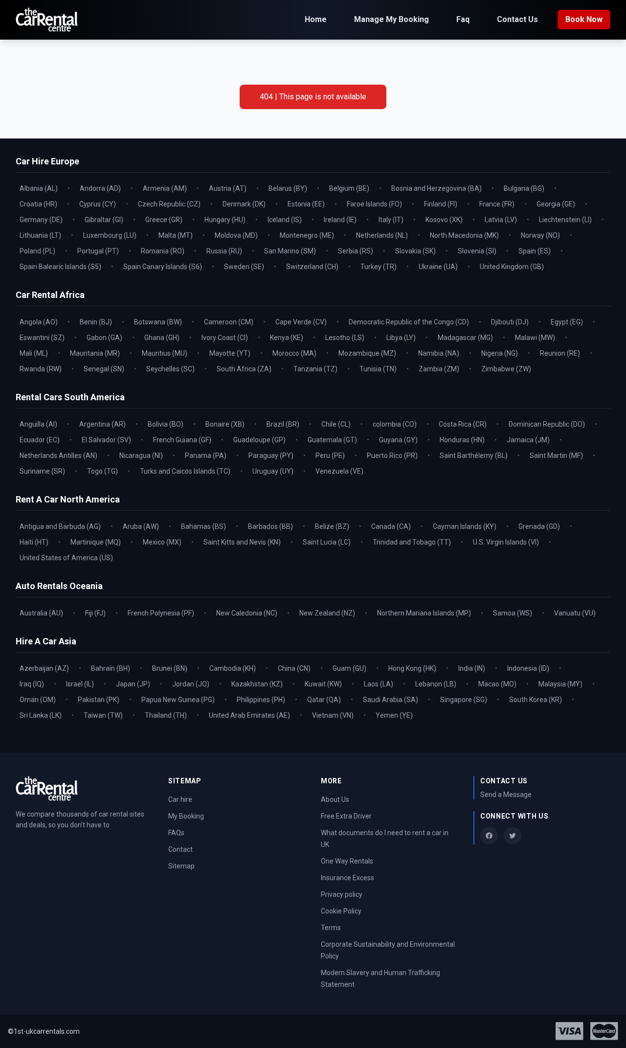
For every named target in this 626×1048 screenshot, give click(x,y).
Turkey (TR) (378, 267)
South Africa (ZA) (244, 369)
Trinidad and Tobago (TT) (412, 542)
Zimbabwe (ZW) (506, 369)
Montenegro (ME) (307, 235)
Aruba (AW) (141, 526)
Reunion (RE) (560, 353)
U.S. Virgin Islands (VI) (506, 542)
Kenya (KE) (286, 338)
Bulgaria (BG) (524, 188)
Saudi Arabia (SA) (390, 700)
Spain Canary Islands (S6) (162, 267)
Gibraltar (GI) (104, 220)
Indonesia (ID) (528, 668)
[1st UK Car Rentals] (47, 19)
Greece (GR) (163, 220)
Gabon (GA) (104, 338)
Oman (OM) (38, 700)
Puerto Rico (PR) (392, 455)
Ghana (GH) (161, 338)
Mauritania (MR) (95, 353)
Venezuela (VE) (339, 471)
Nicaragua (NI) (141, 455)
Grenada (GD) (539, 526)
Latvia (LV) (501, 220)
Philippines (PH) (261, 700)
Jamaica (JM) (528, 440)
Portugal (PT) (98, 251)
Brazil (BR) (283, 424)
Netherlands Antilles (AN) (58, 455)
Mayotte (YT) (229, 353)
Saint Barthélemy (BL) (474, 455)
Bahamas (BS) (203, 526)
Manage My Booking (391, 19)
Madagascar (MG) (465, 338)
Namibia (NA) (438, 353)
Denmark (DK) (244, 204)
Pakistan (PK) (98, 700)
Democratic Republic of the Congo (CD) (409, 322)
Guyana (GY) (398, 440)
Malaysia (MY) (560, 684)
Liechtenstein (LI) (565, 220)
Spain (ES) (534, 251)
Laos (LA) (378, 684)
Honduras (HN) (462, 440)
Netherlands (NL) (382, 235)
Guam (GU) (349, 668)
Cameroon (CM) (228, 322)
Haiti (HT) (34, 542)
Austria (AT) (227, 188)
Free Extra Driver (346, 816)
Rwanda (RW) (41, 369)
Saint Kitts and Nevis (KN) (242, 542)
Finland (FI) (440, 204)
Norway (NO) (540, 235)
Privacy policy (341, 894)
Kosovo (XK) (444, 220)
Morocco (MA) (294, 353)
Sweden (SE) (244, 267)
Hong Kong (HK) (412, 668)
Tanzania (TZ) (315, 369)
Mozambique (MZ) (367, 353)
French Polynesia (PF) (161, 613)
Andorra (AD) (100, 188)
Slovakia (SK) (415, 251)
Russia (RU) (224, 251)
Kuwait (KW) (323, 684)
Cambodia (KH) (232, 668)
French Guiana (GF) (182, 440)
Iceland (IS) (285, 220)
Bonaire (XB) (225, 424)
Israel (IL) (80, 684)
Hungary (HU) (225, 220)
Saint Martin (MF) (556, 455)
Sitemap (181, 866)
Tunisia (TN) (378, 369)
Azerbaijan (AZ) (44, 668)
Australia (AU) (41, 613)
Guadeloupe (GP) (259, 440)
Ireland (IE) (340, 220)
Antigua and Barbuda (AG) (60, 526)
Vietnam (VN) (333, 715)
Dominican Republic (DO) (547, 424)
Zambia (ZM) (439, 369)
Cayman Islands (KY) (464, 526)
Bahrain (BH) (110, 668)
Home (316, 19)
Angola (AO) (39, 322)
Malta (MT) (175, 235)
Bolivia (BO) (165, 424)
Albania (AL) (39, 188)
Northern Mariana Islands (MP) (424, 613)
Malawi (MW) (535, 338)
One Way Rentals (347, 861)
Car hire (180, 799)
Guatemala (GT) (332, 440)
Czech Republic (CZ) (169, 204)
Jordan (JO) (190, 684)
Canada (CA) (391, 526)
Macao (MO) (497, 684)
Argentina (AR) (102, 424)
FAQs (176, 833)
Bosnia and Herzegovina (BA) (436, 188)
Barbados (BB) (270, 526)
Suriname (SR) (42, 471)
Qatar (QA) (324, 700)
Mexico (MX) (162, 542)
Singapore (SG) (463, 700)
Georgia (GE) (556, 204)
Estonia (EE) (306, 204)
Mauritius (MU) (164, 353)
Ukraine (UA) (438, 267)
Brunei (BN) (169, 668)
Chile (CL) (336, 424)
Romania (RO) (162, 251)
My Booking (186, 816)
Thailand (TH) (166, 715)
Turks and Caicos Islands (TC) (185, 471)
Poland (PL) (37, 251)
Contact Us (517, 19)
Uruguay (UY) (272, 471)
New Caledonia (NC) (246, 613)
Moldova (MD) (236, 235)
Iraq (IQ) (32, 684)
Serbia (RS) (355, 251)
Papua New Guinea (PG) (178, 700)
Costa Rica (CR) (463, 424)
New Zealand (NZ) (327, 613)
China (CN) (294, 668)
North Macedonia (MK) (464, 235)
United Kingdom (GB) (512, 267)
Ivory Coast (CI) (224, 338)
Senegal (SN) (104, 369)
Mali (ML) (34, 353)
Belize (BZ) (332, 526)
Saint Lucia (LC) (327, 542)
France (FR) (496, 204)
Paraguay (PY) (270, 455)
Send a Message (506, 794)
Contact (180, 849)
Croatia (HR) (38, 204)
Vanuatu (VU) (575, 613)
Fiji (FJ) (95, 613)
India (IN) (471, 668)
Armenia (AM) (165, 188)
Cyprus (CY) (97, 204)
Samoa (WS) (512, 613)
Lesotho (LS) (344, 338)
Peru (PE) (330, 455)
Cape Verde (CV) (301, 322)
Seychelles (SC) (170, 369)
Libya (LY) (401, 338)
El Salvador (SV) (106, 440)
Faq (463, 19)
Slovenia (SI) (477, 251)
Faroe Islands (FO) (374, 204)
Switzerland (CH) (312, 267)
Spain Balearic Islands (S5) (60, 267)
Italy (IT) (391, 220)
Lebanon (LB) (435, 684)
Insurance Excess (347, 878)
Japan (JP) (133, 684)
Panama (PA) (205, 455)
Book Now (584, 19)
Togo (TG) (102, 471)
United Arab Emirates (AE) (249, 715)
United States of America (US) (66, 558)
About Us (335, 799)
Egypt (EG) (567, 322)
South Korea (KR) (535, 700)
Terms (331, 928)
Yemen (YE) (394, 715)
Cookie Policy (341, 911)
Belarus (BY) (287, 188)
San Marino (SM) (290, 251)
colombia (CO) (395, 424)
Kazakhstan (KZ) (257, 684)
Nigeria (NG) (499, 353)
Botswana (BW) (158, 322)
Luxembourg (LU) (109, 235)
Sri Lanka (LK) (41, 715)
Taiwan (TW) (103, 715)
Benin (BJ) (96, 322)
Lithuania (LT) (40, 235)
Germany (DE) (41, 220)
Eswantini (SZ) (42, 338)
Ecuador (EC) (40, 440)
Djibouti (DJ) (510, 322)
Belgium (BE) (349, 188)
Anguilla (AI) (38, 424)
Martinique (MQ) (95, 542)
